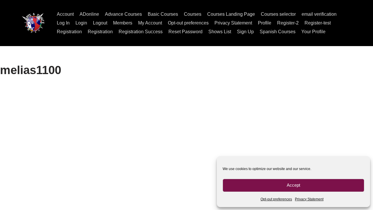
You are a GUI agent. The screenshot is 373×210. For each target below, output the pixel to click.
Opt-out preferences (276, 199)
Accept (293, 185)
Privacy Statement (309, 199)
